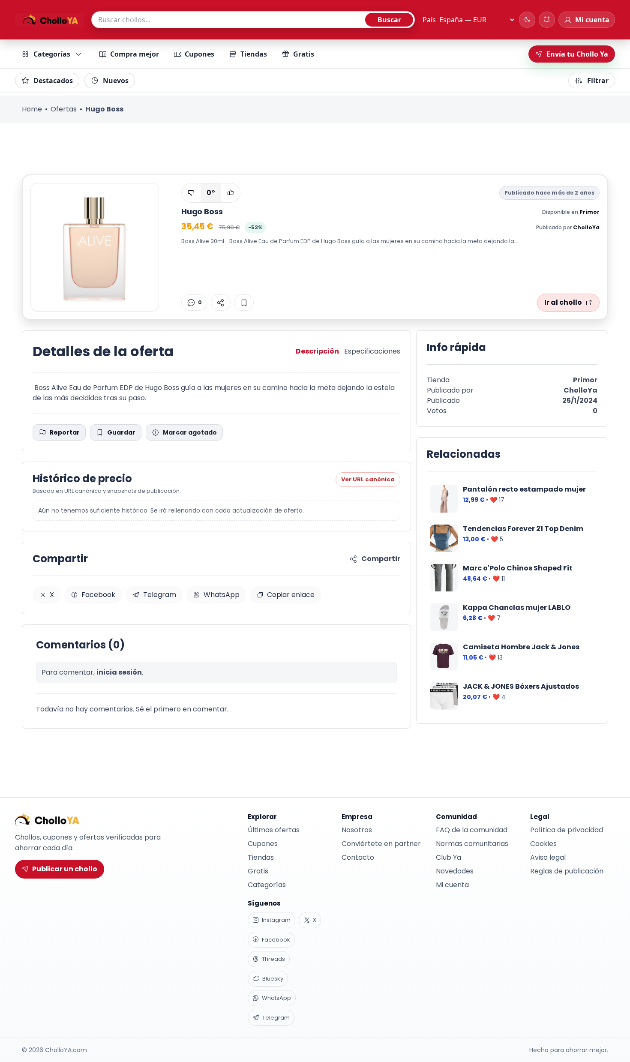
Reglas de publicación (566, 871)
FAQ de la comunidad (471, 830)
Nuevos (116, 80)
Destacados (53, 80)
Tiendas (253, 54)
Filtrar (598, 80)
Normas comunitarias (472, 844)
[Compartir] (221, 302)
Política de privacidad (566, 830)
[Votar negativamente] (191, 192)
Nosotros (357, 830)
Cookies (543, 844)
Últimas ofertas (274, 830)
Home (32, 109)
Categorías (51, 54)
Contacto (358, 857)
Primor (589, 212)
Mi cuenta (452, 885)
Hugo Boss (201, 211)
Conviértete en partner (381, 844)
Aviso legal (548, 857)
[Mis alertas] (547, 20)
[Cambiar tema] (527, 20)
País (429, 19)
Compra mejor (134, 54)
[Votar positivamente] (230, 192)
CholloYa (586, 227)
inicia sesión (119, 672)
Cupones (199, 54)
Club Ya (448, 857)
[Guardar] (244, 302)
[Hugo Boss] (94, 247)
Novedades (455, 871)
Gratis (303, 54)
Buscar (389, 19)
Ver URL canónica (368, 479)
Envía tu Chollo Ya (577, 54)
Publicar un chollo (64, 869)
